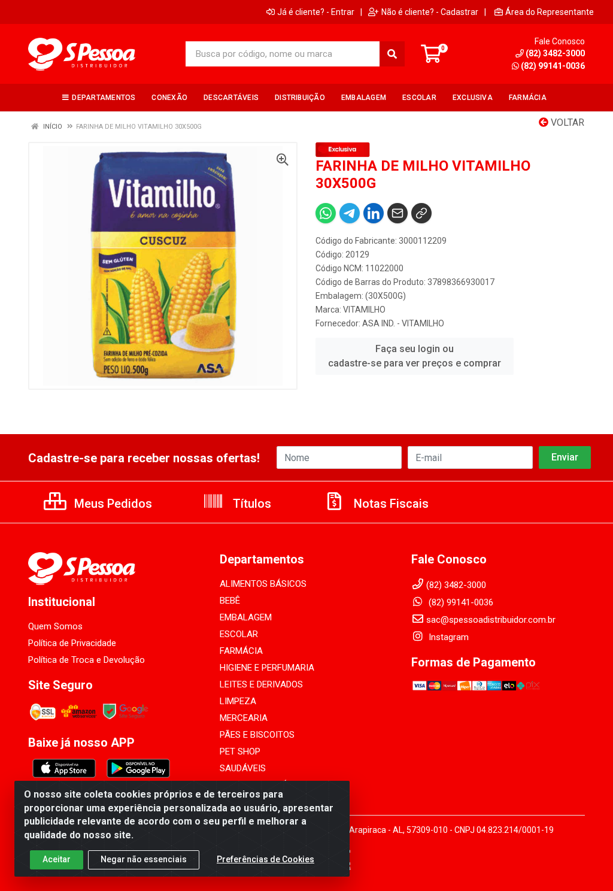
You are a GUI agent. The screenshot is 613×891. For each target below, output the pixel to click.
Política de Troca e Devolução (86, 659)
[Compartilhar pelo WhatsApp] (325, 213)
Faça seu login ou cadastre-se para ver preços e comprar (414, 356)
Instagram (447, 637)
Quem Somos (55, 626)
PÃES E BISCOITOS (257, 734)
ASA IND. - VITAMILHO (403, 323)
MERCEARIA (244, 718)
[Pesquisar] (392, 53)
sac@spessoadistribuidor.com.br (491, 619)
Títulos (250, 503)
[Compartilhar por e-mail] (397, 213)
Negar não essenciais (144, 859)
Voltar (566, 122)
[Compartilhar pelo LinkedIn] (373, 213)
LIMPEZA (238, 701)
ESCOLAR (239, 634)
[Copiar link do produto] (421, 213)
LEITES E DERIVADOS (261, 684)
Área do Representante (549, 12)
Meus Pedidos (111, 503)
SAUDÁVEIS (243, 768)
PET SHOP (240, 751)
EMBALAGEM (246, 617)
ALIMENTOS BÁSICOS (263, 583)
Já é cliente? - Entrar (315, 12)
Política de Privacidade (72, 643)
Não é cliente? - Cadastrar (429, 12)
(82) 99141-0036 (553, 66)
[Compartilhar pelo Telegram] (349, 213)
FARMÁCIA (241, 650)
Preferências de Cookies (265, 859)
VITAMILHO (364, 309)
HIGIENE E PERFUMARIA (267, 667)
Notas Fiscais (390, 503)
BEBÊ (230, 600)
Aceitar (57, 859)
